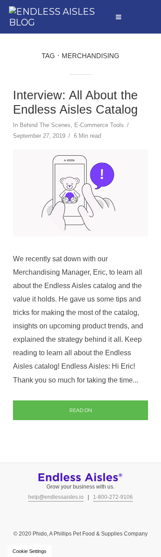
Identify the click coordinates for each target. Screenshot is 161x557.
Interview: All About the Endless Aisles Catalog (75, 102)
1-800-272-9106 (113, 497)
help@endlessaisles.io (56, 497)
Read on (80, 410)
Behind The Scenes (45, 125)
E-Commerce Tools (99, 125)
